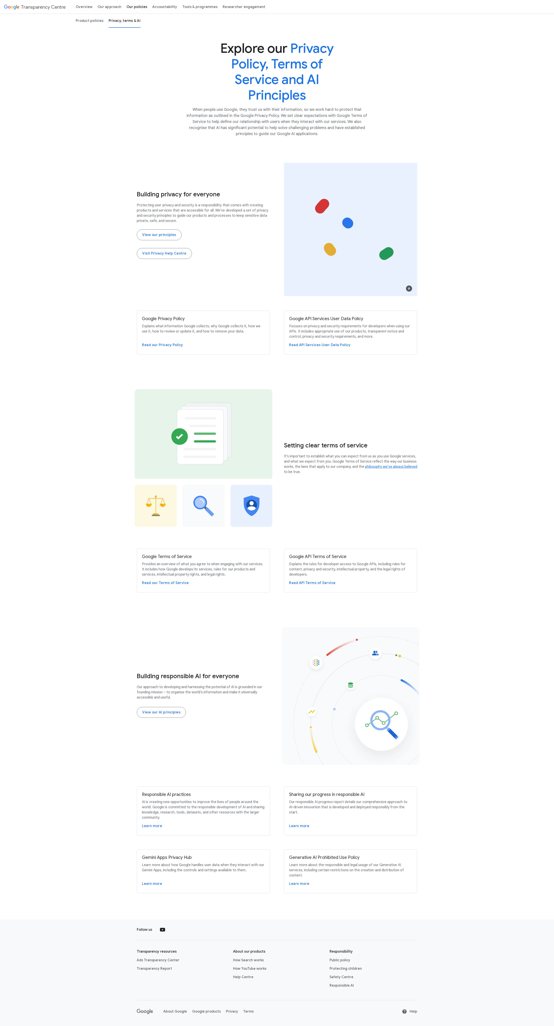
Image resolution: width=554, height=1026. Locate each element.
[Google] (145, 1011)
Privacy (232, 1011)
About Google (175, 1011)
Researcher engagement (244, 7)
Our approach (109, 7)
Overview (84, 7)
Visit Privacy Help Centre (164, 253)
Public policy (340, 960)
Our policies (137, 7)
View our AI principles (161, 712)
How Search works (248, 960)
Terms (248, 1011)
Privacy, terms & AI (124, 21)
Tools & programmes (200, 7)
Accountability (164, 7)
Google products (206, 1011)
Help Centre (243, 977)
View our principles (159, 235)
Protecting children (346, 968)
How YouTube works (249, 968)
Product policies (89, 21)
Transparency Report (154, 968)
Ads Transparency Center (158, 960)
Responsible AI (342, 985)
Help (413, 1011)
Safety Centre (341, 977)
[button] (409, 288)
